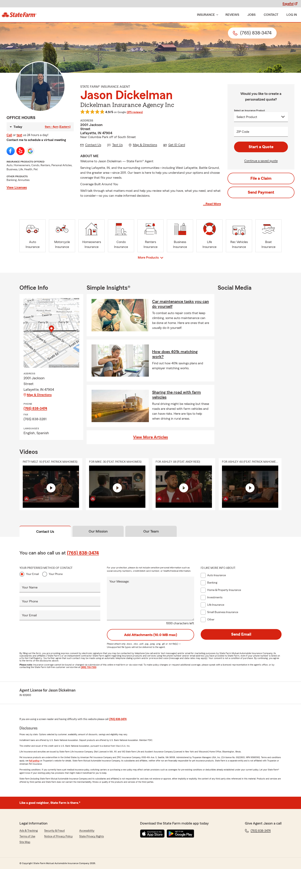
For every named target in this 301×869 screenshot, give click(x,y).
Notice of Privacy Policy (58, 836)
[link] (19, 15)
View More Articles (150, 437)
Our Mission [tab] (98, 531)
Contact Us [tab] (45, 531)
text (19, 135)
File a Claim (261, 178)
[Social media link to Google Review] (30, 151)
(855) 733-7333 (88, 667)
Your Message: (119, 581)
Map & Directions (39, 394)
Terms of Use (27, 836)
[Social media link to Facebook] (11, 151)
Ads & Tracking (28, 830)
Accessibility (86, 830)
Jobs (251, 14)
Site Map (24, 842)
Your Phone (56, 574)
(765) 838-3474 (35, 408)
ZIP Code (242, 131)
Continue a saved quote (261, 160)
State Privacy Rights (91, 836)
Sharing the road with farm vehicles (176, 394)
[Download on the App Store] (152, 833)
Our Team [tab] (151, 531)
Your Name (29, 587)
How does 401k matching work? (175, 354)
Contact (271, 14)
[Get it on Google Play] (180, 833)
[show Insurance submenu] (216, 14)
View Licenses (17, 187)
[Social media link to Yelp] (20, 151)
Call (9, 135)
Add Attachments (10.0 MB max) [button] (150, 635)
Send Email (241, 634)
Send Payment (261, 192)
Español (288, 3)
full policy (34, 760)
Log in (291, 14)
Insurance (206, 14)
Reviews (232, 14)
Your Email (32, 574)
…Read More (212, 204)
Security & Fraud (54, 830)
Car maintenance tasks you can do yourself (180, 304)
